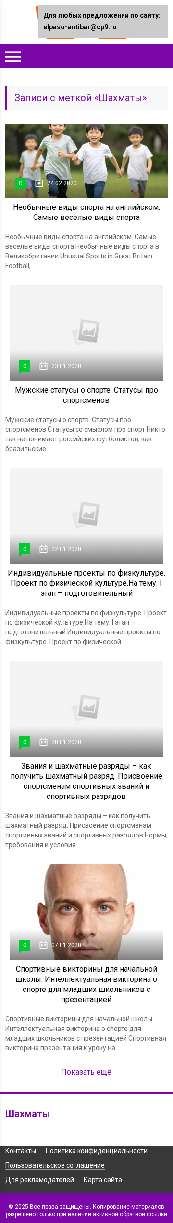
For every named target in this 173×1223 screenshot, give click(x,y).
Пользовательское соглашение (55, 1165)
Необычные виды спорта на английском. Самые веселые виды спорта (86, 212)
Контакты (20, 1151)
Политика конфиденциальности (97, 1151)
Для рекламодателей (39, 1180)
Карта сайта (103, 1180)
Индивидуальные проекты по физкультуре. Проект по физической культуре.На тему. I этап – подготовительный (86, 583)
